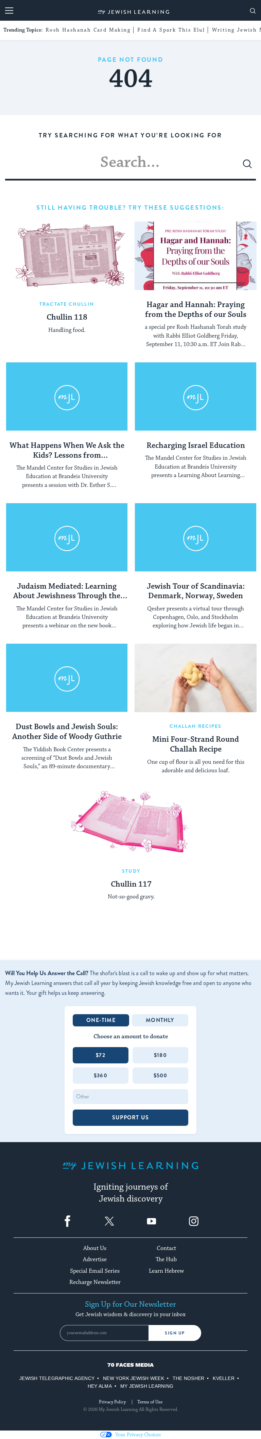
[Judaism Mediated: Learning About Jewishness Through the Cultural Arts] (67, 537)
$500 (161, 1075)
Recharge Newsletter (95, 1282)
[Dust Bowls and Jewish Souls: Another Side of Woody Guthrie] (67, 678)
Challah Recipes (196, 726)
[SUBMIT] (247, 166)
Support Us (130, 1117)
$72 (100, 1055)
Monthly (160, 1020)
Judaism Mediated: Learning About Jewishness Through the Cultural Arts (66, 592)
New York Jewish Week (133, 1378)
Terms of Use (149, 1402)
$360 (100, 1075)
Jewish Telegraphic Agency (56, 1378)
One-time (101, 1020)
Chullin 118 (67, 317)
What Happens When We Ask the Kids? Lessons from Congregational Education (67, 451)
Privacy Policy (112, 1402)
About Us (94, 1248)
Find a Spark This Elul (171, 30)
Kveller (223, 1378)
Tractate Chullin (66, 304)
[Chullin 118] (67, 256)
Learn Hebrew (166, 1271)
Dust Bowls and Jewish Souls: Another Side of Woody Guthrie (67, 732)
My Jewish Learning (146, 1386)
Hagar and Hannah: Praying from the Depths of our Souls (195, 310)
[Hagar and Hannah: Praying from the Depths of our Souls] (196, 256)
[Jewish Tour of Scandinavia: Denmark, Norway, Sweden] (196, 537)
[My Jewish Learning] (130, 1171)
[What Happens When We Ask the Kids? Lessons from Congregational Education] (67, 396)
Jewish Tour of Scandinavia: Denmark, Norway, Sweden (196, 591)
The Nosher (188, 1378)
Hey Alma (100, 1386)
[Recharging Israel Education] (196, 396)
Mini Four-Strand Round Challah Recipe (195, 744)
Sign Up (175, 1333)
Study (131, 871)
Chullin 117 (131, 884)
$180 (160, 1055)
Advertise (95, 1259)
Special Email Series (95, 1271)
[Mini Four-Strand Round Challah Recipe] (196, 678)
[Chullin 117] (131, 823)
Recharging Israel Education (195, 446)
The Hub (166, 1259)
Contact (166, 1248)
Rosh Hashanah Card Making (88, 30)
